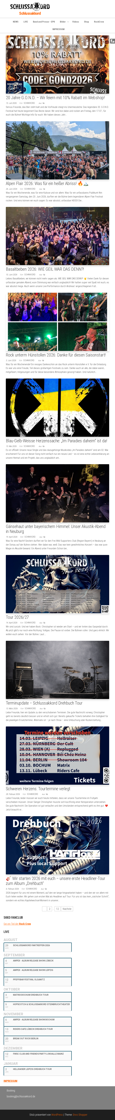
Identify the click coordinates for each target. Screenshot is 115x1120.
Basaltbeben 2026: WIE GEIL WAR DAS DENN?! (45, 269)
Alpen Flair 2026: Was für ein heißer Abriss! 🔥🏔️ (47, 183)
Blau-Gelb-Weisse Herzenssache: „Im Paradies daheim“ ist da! (56, 440)
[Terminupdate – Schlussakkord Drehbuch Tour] (57, 669)
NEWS (15, 21)
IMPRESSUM (58, 29)
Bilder (63, 21)
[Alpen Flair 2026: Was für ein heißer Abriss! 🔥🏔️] (57, 150)
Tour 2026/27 (17, 617)
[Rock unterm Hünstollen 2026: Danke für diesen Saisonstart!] (57, 321)
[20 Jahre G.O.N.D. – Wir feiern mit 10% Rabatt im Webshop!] (57, 64)
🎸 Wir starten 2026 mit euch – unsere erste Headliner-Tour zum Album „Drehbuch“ (55, 881)
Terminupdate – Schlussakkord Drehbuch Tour (44, 703)
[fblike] (113, 41)
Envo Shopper (80, 1114)
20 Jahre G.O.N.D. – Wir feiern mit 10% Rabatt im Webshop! (55, 97)
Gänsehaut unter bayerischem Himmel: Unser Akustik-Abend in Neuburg (55, 529)
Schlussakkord (30, 13)
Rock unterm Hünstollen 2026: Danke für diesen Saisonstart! (56, 355)
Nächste (67, 908)
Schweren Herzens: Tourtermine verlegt (38, 788)
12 (57, 908)
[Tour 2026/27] (57, 583)
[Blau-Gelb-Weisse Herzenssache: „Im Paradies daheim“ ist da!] (57, 407)
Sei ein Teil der (17, 923)
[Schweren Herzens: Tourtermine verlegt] (57, 755)
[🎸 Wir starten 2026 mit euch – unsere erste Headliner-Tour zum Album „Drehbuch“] (57, 844)
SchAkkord (29, 103)
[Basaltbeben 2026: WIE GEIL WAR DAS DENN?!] (57, 235)
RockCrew (99, 21)
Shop (86, 21)
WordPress (57, 1114)
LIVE (26, 21)
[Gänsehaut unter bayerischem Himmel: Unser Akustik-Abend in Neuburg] (57, 493)
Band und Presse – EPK (44, 21)
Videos (75, 21)
